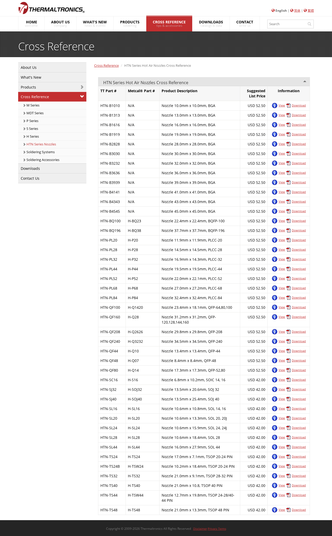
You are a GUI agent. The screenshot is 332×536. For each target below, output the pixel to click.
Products (28, 87)
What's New (31, 77)
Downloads (30, 168)
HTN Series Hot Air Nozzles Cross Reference (145, 82)
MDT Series (35, 113)
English (281, 10)
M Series (32, 105)
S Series (32, 128)
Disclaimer (200, 529)
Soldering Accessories (42, 159)
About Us (29, 67)
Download (299, 105)
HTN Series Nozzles (41, 144)
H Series (32, 136)
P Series (32, 120)
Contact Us (30, 178)
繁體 (311, 10)
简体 (297, 10)
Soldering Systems (40, 152)
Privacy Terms (217, 529)
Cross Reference (35, 96)
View (282, 105)
